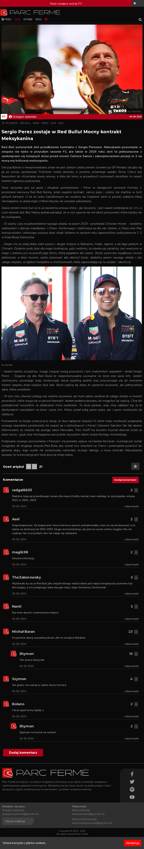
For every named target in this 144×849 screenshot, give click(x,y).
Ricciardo (11, 123)
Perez (45, 123)
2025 (60, 123)
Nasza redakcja (15, 821)
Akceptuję (132, 843)
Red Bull (25, 123)
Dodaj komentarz (125, 479)
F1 (3, 116)
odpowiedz (131, 506)
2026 (53, 123)
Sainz (36, 123)
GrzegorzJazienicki (24, 117)
